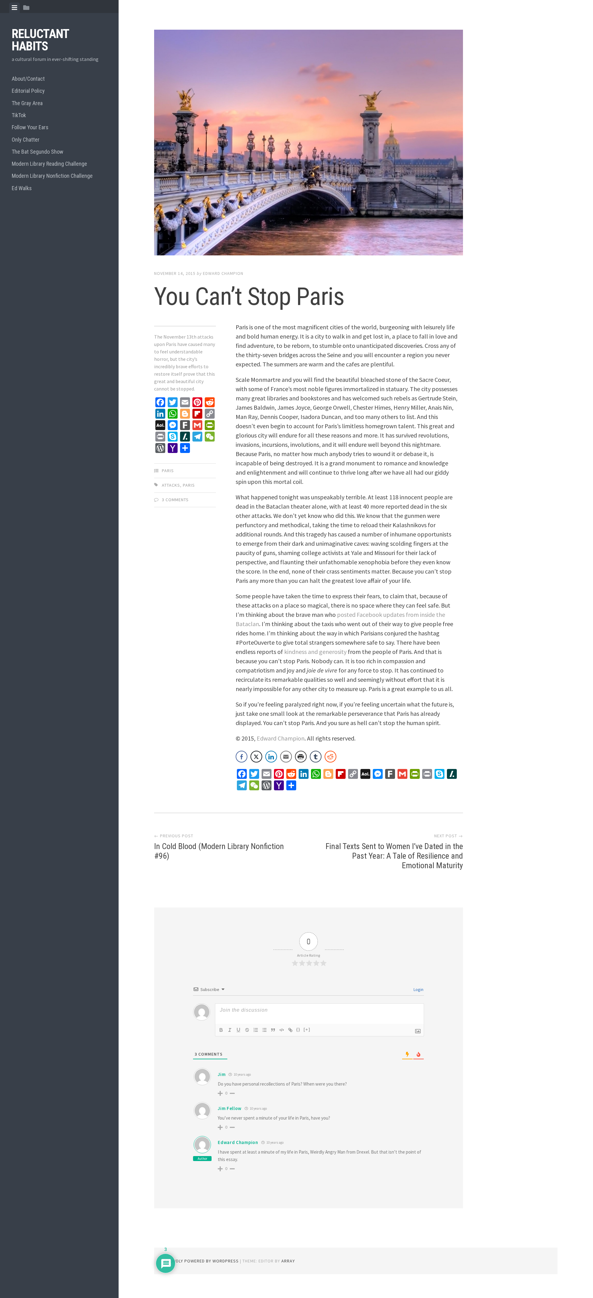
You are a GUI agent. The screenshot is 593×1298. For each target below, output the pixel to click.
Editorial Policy (28, 91)
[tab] (14, 7)
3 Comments (175, 499)
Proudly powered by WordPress (201, 1261)
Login (418, 989)
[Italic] (229, 1030)
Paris (168, 470)
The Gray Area (27, 103)
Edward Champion (223, 273)
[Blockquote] (273, 1030)
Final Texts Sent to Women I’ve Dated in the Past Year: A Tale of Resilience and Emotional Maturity (394, 856)
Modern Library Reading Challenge (49, 163)
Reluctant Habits (40, 40)
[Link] (290, 1030)
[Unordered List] (264, 1030)
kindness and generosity (315, 651)
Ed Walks (22, 188)
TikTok (19, 115)
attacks (171, 485)
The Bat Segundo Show (37, 151)
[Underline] (238, 1030)
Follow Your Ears (30, 127)
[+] (307, 1029)
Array (288, 1261)
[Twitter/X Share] (256, 756)
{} (298, 1029)
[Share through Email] (286, 756)
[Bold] (221, 1030)
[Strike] (247, 1030)
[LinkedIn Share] (271, 756)
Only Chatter (26, 139)
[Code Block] (281, 1030)
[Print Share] (301, 756)
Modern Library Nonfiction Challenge (52, 176)
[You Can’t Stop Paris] (308, 144)
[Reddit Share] (330, 756)
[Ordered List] (255, 1030)
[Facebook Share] (241, 756)
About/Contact (28, 78)
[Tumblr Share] (316, 756)
